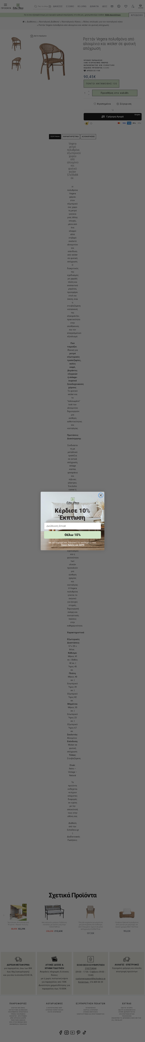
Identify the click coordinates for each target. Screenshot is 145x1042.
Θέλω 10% (73, 535)
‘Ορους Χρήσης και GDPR (72, 545)
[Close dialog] (100, 495)
